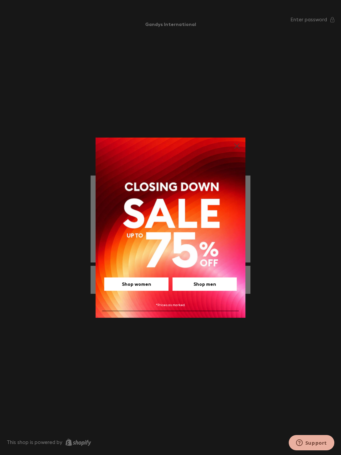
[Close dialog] (237, 146)
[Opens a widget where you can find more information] (311, 443)
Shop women (136, 284)
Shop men (204, 284)
